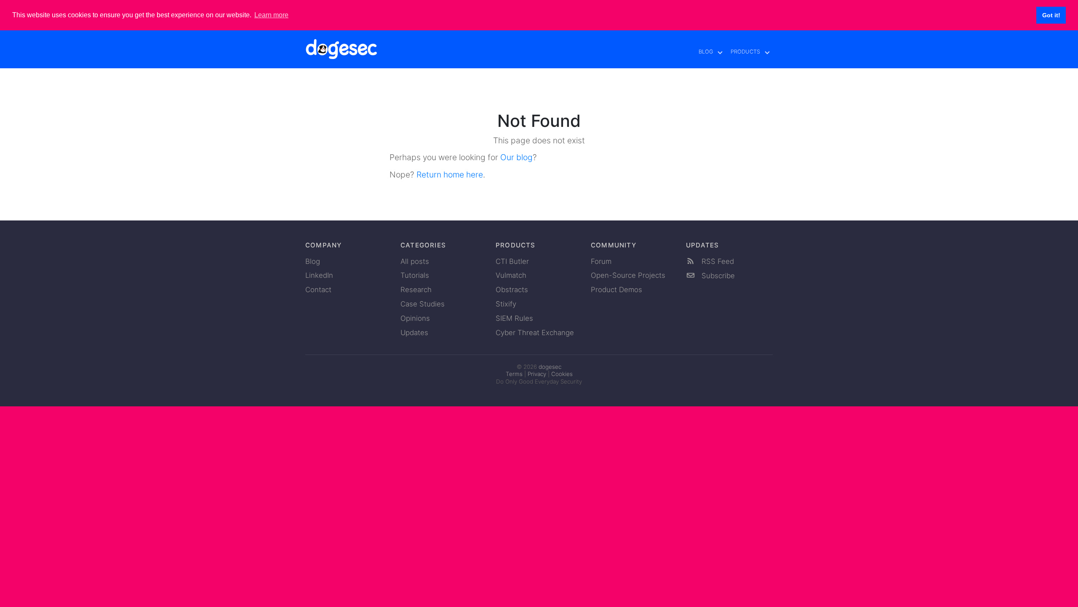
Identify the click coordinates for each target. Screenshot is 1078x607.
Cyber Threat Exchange (535, 332)
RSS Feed (716, 261)
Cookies (562, 374)
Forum (601, 261)
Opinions (415, 318)
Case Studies (422, 304)
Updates (414, 332)
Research (416, 289)
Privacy (537, 374)
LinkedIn (319, 275)
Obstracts (512, 289)
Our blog (516, 157)
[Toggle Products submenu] (768, 52)
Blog (706, 51)
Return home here (449, 174)
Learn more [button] (271, 15)
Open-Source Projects (628, 275)
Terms (514, 374)
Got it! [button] (1051, 15)
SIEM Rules (514, 318)
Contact (318, 289)
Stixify (506, 304)
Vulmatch (511, 275)
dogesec (550, 366)
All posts (414, 261)
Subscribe (717, 275)
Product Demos (616, 289)
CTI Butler (512, 261)
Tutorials (414, 275)
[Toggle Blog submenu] (720, 52)
